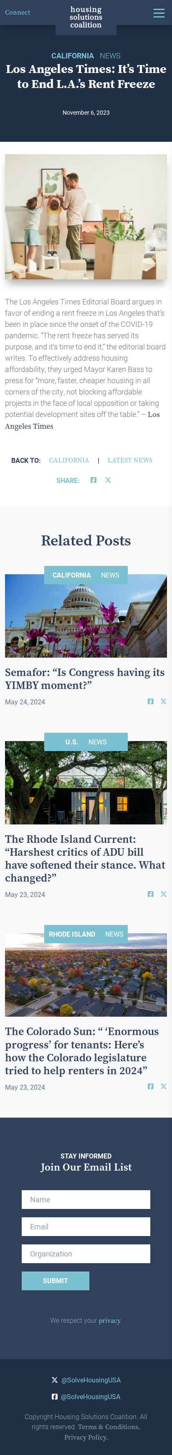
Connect (17, 12)
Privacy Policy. (86, 1437)
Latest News (130, 460)
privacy (110, 1320)
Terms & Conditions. (109, 1426)
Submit (55, 1280)
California (69, 460)
